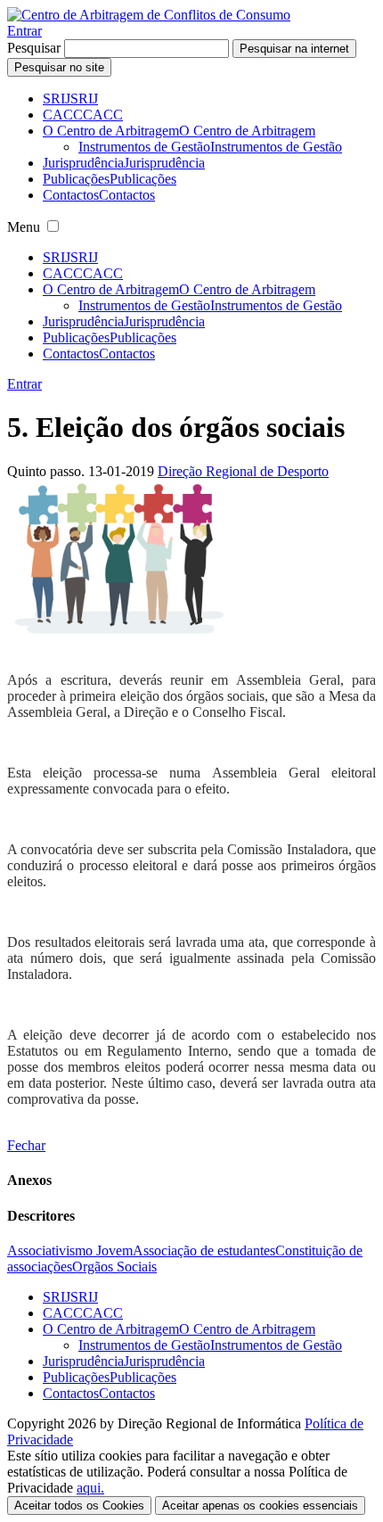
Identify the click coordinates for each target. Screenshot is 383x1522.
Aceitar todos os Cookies (79, 1505)
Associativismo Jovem (70, 1250)
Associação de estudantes (204, 1250)
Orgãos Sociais (114, 1266)
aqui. (90, 1487)
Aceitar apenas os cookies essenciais (260, 1505)
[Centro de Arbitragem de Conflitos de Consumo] (148, 14)
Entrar (24, 30)
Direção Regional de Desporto (243, 471)
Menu (23, 226)
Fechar (26, 1145)
